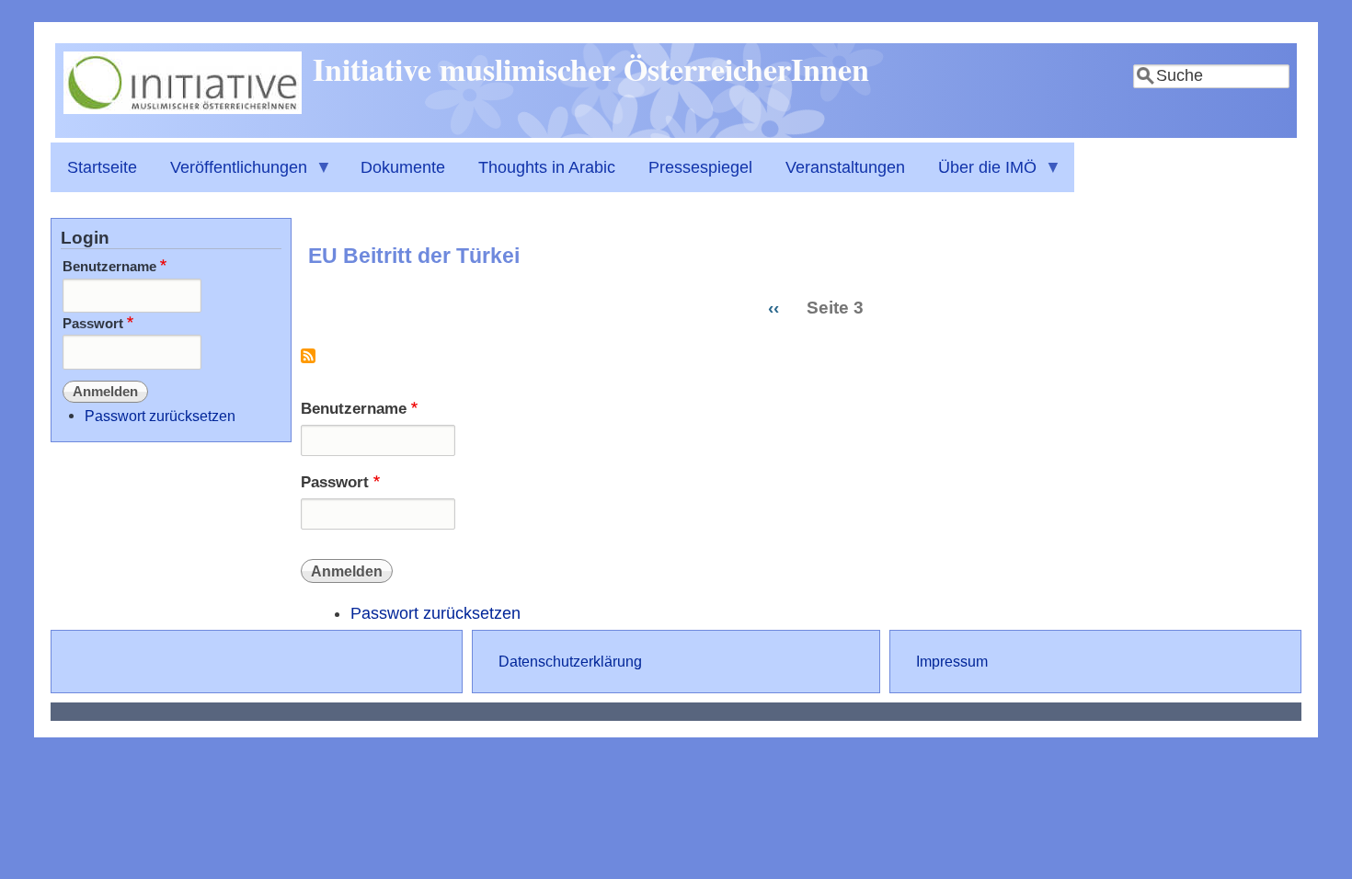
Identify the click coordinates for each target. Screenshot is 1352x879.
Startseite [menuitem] (102, 167)
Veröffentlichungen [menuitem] (230, 175)
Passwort (335, 482)
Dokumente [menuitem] (403, 167)
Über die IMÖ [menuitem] (979, 175)
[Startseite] (182, 108)
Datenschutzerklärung (570, 661)
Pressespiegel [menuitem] (700, 167)
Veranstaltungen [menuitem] (845, 167)
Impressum (952, 661)
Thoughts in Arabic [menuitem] (546, 167)
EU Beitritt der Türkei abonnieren (308, 362)
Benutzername (354, 408)
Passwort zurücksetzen (435, 613)
